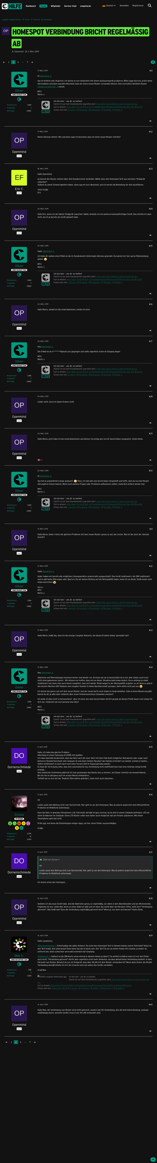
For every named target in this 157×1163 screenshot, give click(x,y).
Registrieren (138, 5)
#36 (151, 794)
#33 (151, 630)
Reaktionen (11, 105)
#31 (151, 529)
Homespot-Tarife (101, 985)
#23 (151, 168)
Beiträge (10, 111)
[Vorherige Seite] (4, 62)
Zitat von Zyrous (50, 859)
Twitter (95, 988)
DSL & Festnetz (116, 985)
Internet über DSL (127, 107)
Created (71, 109)
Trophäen (10, 108)
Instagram (95, 109)
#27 (151, 341)
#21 (151, 70)
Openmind (44, 76)
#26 (151, 304)
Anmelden (124, 5)
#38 (151, 898)
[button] (109, 5)
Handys (128, 985)
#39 (151, 935)
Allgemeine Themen (59, 985)
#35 (151, 747)
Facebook (83, 109)
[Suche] (149, 5)
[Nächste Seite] (32, 62)
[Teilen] (153, 62)
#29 (151, 433)
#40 (151, 1004)
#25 (151, 246)
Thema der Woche (60, 988)
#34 (151, 667)
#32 (151, 566)
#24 (151, 208)
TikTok (117, 109)
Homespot (112, 107)
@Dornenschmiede (46, 945)
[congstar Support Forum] (12, 5)
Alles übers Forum (75, 107)
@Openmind (43, 956)
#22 (151, 131)
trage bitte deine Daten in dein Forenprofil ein (116, 104)
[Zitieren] (150, 121)
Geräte (139, 107)
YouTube (107, 109)
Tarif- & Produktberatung (95, 107)
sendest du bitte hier (47, 86)
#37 (151, 852)
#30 (151, 470)
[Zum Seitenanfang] (153, 1159)
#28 (151, 396)
